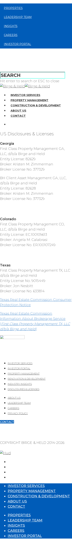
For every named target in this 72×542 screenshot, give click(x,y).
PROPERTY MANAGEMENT (24, 373)
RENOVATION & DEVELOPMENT (27, 378)
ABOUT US (14, 397)
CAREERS (13, 408)
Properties (13, 8)
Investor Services (25, 95)
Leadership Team (18, 17)
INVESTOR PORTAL (19, 368)
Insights (10, 26)
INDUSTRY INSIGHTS (20, 383)
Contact (18, 115)
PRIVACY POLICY (18, 413)
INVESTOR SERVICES (20, 363)
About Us (18, 110)
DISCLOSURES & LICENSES (23, 389)
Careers (10, 35)
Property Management (29, 100)
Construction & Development (36, 105)
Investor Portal (17, 44)
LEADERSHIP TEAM (19, 402)
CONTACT (7, 422)
